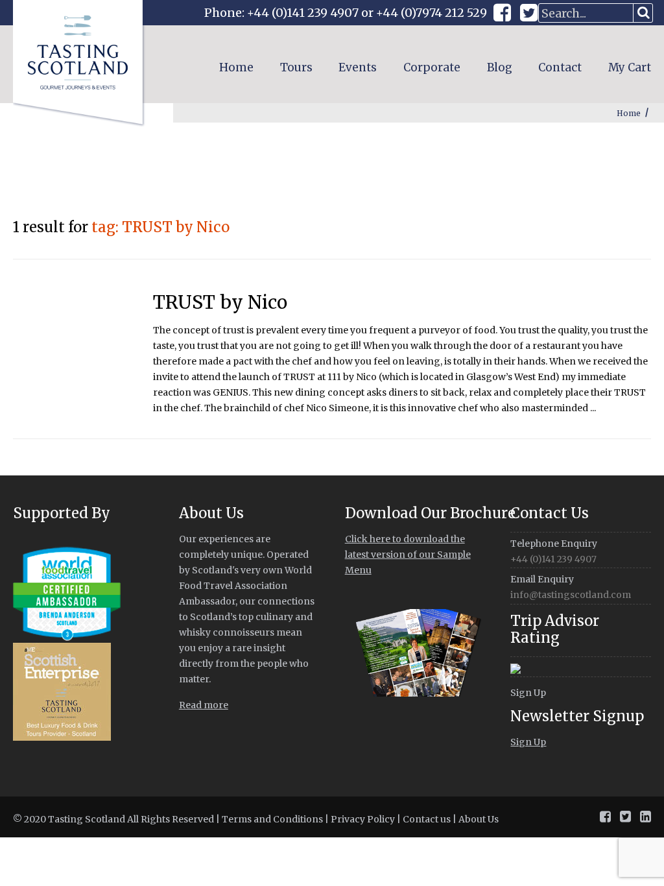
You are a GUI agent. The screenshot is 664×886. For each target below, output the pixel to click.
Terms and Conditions (272, 819)
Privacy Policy (363, 819)
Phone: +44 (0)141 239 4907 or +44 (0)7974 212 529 (345, 12)
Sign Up (528, 693)
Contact (560, 67)
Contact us (427, 819)
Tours (296, 67)
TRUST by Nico (220, 302)
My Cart (629, 67)
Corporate (431, 67)
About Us (478, 819)
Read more (203, 705)
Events (357, 67)
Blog (499, 67)
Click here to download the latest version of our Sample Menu (408, 554)
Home (236, 67)
